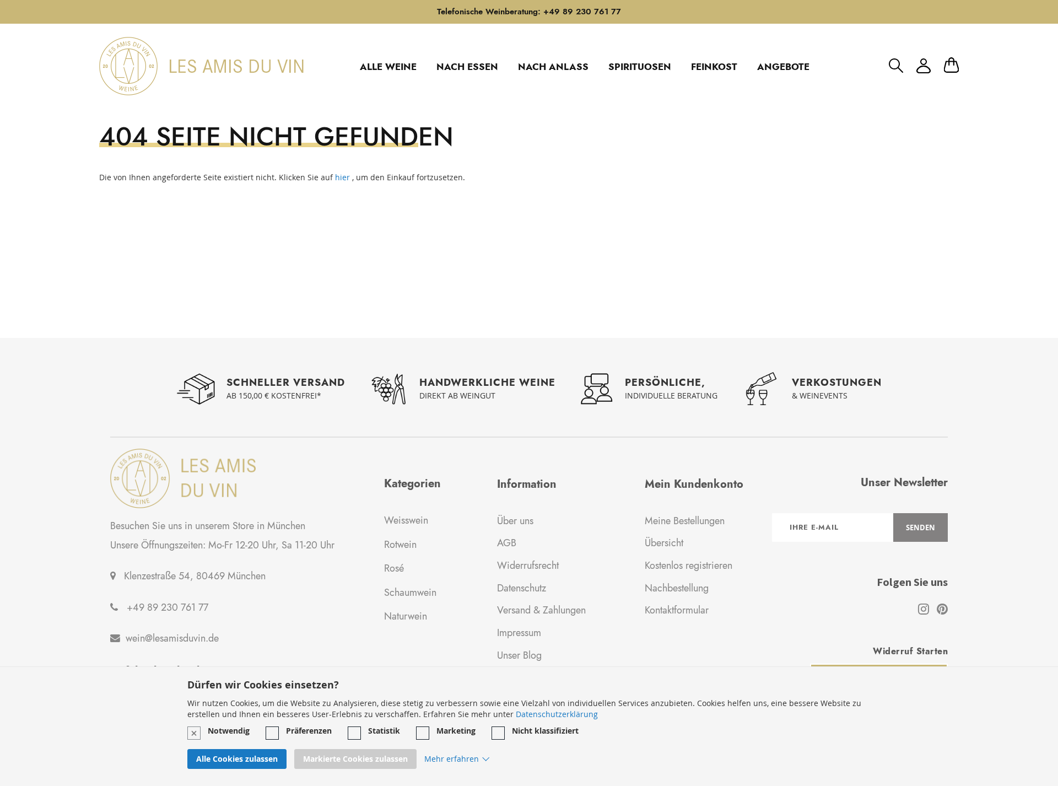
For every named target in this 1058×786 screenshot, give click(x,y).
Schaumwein (410, 592)
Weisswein (406, 520)
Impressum (519, 633)
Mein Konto (923, 65)
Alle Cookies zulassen (237, 759)
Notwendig (229, 730)
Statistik (384, 730)
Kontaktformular (677, 610)
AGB (506, 543)
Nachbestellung (677, 588)
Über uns (515, 521)
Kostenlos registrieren (688, 565)
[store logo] (201, 66)
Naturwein (405, 616)
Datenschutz (521, 588)
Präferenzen (309, 730)
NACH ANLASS (553, 66)
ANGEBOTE (783, 66)
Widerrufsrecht (528, 565)
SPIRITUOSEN (639, 66)
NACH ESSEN (467, 66)
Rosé (394, 568)
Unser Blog (519, 655)
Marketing (456, 730)
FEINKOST (714, 66)
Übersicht (664, 543)
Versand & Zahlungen (541, 610)
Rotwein (400, 544)
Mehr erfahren (451, 759)
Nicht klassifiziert (545, 730)
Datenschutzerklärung (557, 714)
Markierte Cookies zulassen (355, 759)
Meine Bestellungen (685, 521)
